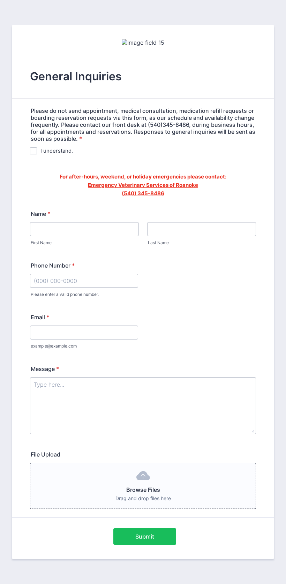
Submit (144, 536)
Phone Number (53, 265)
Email (40, 317)
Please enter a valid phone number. (65, 294)
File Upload (45, 454)
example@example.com (54, 346)
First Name (41, 242)
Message (45, 368)
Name (40, 213)
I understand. (56, 150)
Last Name (158, 242)
